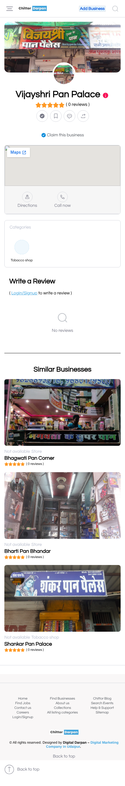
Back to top (64, 756)
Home (22, 698)
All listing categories (62, 712)
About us (62, 703)
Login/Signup (22, 717)
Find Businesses (62, 698)
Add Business (92, 9)
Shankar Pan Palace (28, 644)
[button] (42, 115)
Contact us (22, 708)
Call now (62, 206)
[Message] (69, 115)
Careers (23, 712)
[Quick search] (115, 8)
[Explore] (9, 8)
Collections (62, 708)
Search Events (102, 703)
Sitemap (102, 712)
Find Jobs (22, 703)
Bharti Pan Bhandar (27, 551)
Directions (27, 206)
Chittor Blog (102, 698)
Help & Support (102, 708)
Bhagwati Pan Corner (29, 458)
